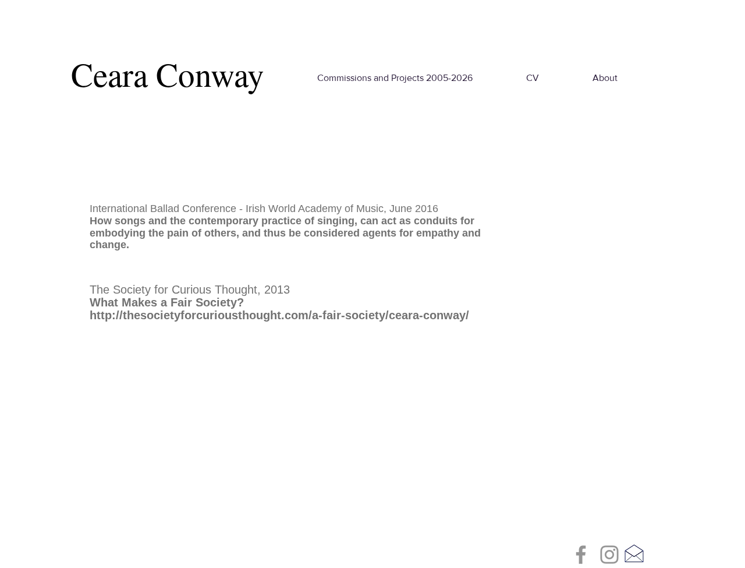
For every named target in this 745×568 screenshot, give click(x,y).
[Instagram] (609, 554)
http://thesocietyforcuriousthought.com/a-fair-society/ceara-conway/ (279, 315)
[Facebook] (581, 554)
